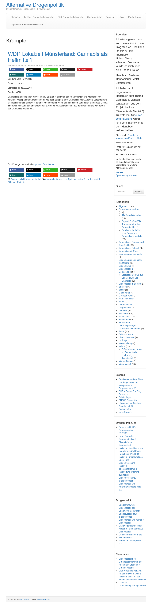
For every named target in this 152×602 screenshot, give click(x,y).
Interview (123, 310)
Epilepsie (72, 179)
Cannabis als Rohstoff (129, 247)
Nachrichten (124, 316)
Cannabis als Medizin (21, 179)
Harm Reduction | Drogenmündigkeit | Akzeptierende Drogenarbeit (128, 440)
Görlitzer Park (125, 295)
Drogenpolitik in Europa (130, 283)
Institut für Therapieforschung (128, 467)
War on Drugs (125, 361)
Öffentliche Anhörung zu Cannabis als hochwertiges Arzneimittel (132, 354)
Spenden (110, 16)
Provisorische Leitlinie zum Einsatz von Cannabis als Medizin (132, 233)
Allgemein (123, 206)
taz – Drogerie (125, 412)
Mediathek (37, 179)
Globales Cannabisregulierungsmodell (132, 584)
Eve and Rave (125, 537)
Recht (121, 331)
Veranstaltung (125, 343)
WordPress (24, 599)
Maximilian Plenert (56, 65)
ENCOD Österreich (128, 400)
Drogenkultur (125, 265)
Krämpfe (82, 179)
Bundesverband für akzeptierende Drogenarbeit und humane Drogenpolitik (131, 518)
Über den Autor (94, 16)
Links (121, 16)
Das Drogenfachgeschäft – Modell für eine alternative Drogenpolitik (131, 528)
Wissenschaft (125, 364)
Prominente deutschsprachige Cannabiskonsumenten (130, 325)
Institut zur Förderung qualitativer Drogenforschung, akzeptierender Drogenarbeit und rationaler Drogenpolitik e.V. (130, 480)
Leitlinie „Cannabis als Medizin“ (38, 16)
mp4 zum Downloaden (43, 164)
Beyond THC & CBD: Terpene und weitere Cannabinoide (131, 224)
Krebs (89, 179)
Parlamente (124, 319)
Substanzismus (126, 334)
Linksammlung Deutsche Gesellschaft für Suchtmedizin (130, 406)
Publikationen (134, 16)
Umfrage (123, 340)
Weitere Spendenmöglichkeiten (126, 174)
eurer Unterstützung (129, 117)
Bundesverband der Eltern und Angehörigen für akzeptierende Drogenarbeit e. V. (131, 384)
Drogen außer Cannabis (130, 253)
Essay (122, 289)
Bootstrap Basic (43, 599)
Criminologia (125, 397)
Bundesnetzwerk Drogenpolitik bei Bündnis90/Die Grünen (129, 507)
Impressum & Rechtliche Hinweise (27, 24)
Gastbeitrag (124, 292)
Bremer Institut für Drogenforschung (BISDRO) (127, 430)
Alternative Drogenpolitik (35, 4)
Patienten (21, 182)
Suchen (138, 191)
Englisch (123, 286)
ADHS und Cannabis (131, 215)
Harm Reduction (126, 298)
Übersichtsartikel (126, 337)
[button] (16, 69)
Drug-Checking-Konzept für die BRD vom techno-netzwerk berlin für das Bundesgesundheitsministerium (133, 575)
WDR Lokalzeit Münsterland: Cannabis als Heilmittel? (58, 56)
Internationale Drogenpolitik (125, 306)
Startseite (15, 16)
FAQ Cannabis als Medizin (70, 16)
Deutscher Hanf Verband (130, 534)
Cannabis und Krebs (128, 250)
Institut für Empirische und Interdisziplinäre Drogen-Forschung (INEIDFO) (131, 450)
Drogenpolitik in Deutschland (126, 270)
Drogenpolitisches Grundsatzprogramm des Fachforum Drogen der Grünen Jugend (130, 563)
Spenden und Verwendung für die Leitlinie (129, 137)
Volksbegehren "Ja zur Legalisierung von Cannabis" (132, 277)
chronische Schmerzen (56, 179)
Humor (122, 301)
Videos (122, 346)
